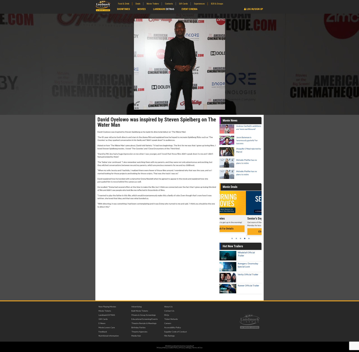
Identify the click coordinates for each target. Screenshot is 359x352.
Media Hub (136, 335)
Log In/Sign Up (254, 9)
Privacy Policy (162, 348)
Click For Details (240, 231)
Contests (169, 3)
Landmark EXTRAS (107, 315)
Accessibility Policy (172, 327)
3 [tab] (240, 238)
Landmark (163, 9)
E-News (102, 323)
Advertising (136, 306)
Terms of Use (197, 348)
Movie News (230, 120)
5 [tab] (249, 238)
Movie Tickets (105, 311)
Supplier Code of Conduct (175, 331)
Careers (167, 323)
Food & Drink (123, 3)
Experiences (199, 3)
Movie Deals (230, 187)
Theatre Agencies (139, 331)
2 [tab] (236, 238)
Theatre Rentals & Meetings (144, 323)
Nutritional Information (109, 335)
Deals (137, 3)
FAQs (166, 315)
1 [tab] (232, 238)
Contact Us (169, 311)
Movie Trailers (153, 3)
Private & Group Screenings (143, 315)
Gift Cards (183, 3)
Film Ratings (169, 335)
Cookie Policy (173, 348)
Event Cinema (189, 9)
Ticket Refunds (171, 319)
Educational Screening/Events (144, 319)
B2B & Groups (217, 3)
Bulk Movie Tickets (139, 311)
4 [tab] (244, 238)
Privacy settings (185, 348)
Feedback (103, 331)
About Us (168, 306)
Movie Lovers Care (107, 327)
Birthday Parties (138, 327)
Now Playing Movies (107, 306)
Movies (141, 9)
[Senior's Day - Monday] (240, 203)
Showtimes (123, 9)
